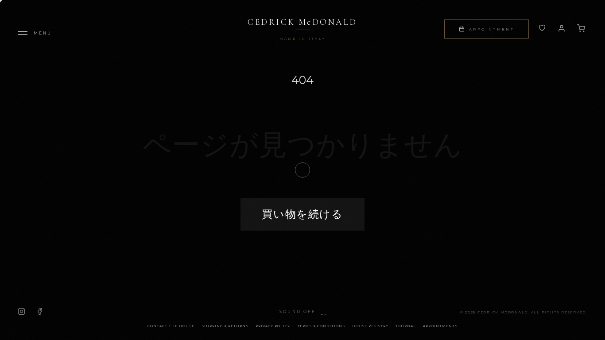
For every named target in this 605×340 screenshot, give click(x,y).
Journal (406, 326)
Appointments (440, 326)
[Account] (542, 28)
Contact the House (170, 326)
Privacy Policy (273, 326)
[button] (302, 312)
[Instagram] (21, 311)
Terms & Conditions (321, 326)
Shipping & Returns (225, 326)
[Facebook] (39, 311)
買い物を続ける (302, 214)
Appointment (491, 29)
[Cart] (581, 28)
